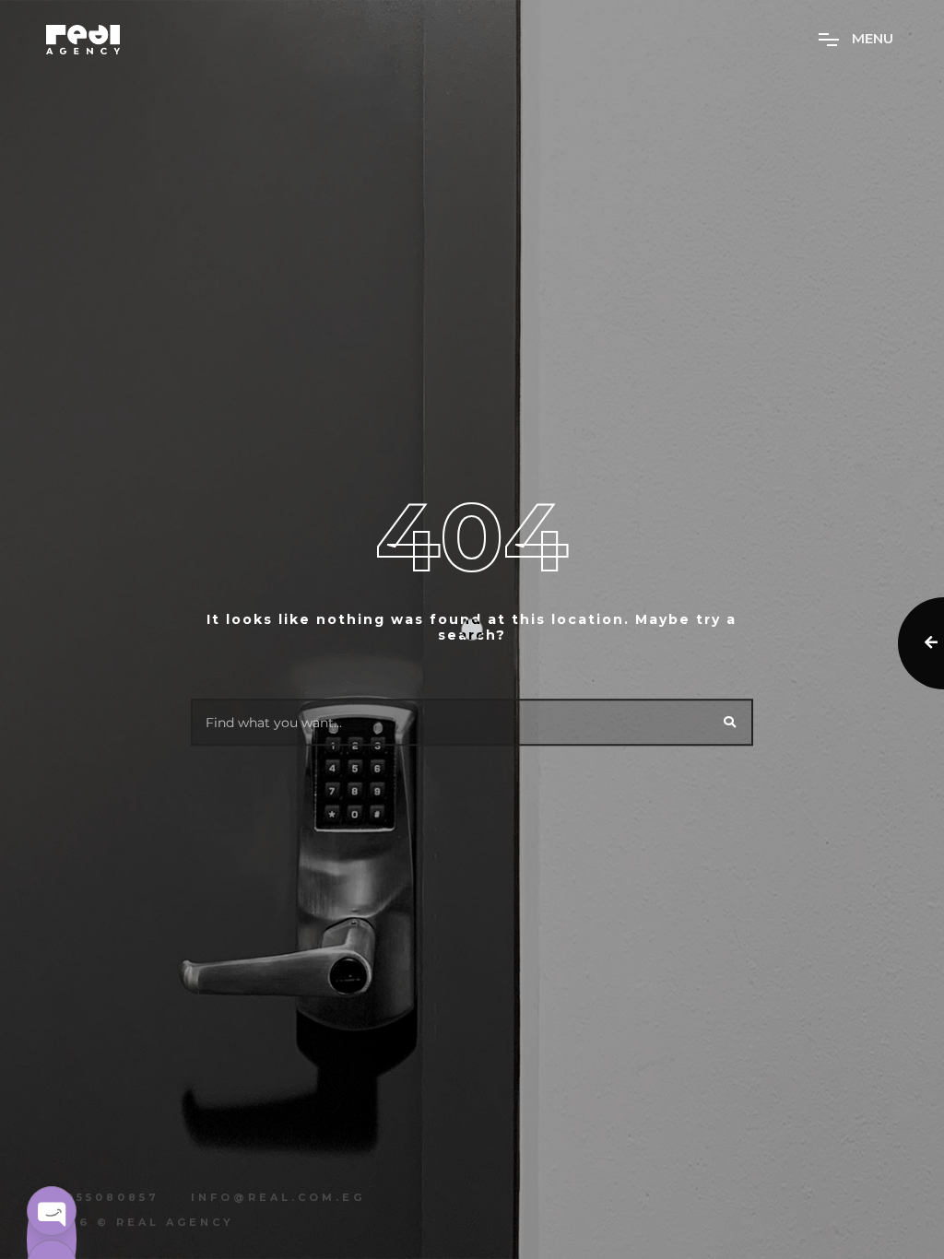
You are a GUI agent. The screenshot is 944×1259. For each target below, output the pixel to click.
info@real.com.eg (278, 1197)
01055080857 (102, 1197)
